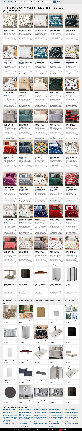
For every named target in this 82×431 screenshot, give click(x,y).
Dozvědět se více (65, 429)
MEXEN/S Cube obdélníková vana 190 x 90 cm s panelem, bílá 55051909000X (72, 423)
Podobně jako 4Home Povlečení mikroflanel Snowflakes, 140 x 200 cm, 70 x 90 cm (9, 233)
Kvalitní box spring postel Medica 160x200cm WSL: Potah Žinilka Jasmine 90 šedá (25, 412)
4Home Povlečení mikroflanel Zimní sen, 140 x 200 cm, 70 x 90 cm (71, 189)
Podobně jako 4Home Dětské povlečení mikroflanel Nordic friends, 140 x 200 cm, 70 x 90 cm (25, 233)
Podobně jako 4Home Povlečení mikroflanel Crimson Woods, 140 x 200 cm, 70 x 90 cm (71, 233)
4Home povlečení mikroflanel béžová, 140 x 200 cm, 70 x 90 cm (25, 94)
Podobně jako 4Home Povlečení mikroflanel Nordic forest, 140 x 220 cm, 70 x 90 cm (10, 106)
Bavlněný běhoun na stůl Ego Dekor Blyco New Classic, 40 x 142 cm (9, 423)
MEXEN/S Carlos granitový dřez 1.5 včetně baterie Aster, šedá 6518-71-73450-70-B (41, 411)
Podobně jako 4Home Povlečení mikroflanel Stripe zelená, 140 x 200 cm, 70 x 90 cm (56, 201)
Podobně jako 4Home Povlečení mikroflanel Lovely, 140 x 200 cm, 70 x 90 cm (56, 138)
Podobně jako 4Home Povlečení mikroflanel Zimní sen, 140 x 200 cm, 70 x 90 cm (72, 201)
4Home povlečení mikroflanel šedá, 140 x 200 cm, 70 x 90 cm (10, 126)
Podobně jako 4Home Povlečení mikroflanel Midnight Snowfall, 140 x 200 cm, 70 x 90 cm (41, 233)
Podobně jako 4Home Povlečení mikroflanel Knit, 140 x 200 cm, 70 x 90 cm (25, 138)
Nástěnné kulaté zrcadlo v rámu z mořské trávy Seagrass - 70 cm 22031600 (71, 411)
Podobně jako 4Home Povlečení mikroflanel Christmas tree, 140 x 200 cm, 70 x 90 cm (41, 43)
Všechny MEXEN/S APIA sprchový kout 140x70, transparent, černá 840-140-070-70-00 (72, 296)
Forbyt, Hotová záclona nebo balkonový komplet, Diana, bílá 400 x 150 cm (41, 423)
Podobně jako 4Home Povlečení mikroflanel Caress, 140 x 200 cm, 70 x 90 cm (41, 138)
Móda (4, 5)
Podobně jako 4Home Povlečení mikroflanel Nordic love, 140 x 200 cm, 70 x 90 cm (55, 43)
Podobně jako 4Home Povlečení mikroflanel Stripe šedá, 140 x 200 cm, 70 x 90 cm (40, 265)
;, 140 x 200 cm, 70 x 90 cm (19, 5)
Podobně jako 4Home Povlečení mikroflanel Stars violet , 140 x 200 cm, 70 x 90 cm (9, 201)
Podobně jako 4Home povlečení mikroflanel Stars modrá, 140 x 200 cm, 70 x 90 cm (56, 170)
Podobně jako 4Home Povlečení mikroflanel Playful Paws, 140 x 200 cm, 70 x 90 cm (71, 265)
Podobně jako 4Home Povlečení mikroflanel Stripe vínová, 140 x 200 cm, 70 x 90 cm (56, 233)
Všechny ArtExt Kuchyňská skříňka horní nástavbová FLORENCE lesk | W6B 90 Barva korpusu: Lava (25, 296)
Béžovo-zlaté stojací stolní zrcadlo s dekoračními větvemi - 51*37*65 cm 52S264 (55, 424)
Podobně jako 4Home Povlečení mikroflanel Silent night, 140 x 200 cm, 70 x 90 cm (25, 170)
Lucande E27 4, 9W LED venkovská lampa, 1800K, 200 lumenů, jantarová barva (56, 411)
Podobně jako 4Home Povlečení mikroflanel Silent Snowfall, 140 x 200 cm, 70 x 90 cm (25, 201)
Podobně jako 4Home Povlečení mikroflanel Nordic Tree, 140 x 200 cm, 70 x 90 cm (9, 43)
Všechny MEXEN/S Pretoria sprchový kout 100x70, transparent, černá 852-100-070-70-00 (56, 296)
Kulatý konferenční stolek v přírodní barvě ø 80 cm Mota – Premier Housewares (40, 417)
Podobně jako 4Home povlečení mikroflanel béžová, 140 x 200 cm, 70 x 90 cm (25, 106)
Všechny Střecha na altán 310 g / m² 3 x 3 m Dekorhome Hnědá (41, 296)
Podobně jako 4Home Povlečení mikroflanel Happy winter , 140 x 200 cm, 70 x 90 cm (10, 170)
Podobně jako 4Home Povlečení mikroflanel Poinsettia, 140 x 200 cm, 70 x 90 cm (56, 106)
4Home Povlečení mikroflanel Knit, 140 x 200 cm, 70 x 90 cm (25, 126)
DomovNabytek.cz (8, 1)
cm (7, 5)
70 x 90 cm (12, 5)
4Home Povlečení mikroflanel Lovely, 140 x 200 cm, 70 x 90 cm (56, 126)
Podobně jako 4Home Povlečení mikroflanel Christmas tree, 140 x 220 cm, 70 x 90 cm (25, 74)
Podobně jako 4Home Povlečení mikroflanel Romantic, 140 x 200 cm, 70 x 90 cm (72, 106)
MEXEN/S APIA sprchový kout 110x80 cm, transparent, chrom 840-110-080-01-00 (10, 411)
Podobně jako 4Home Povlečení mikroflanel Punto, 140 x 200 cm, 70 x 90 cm (41, 106)
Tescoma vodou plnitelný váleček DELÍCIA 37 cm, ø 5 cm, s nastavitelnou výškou (56, 417)
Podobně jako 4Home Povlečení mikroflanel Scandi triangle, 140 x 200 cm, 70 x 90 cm (40, 170)
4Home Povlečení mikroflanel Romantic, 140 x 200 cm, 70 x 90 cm (72, 94)
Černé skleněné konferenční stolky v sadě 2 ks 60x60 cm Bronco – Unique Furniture (71, 417)
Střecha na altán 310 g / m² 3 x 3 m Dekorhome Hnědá (41, 284)
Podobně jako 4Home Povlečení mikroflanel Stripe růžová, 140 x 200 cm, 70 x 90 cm (10, 265)
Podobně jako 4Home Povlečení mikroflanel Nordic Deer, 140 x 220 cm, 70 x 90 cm (55, 74)
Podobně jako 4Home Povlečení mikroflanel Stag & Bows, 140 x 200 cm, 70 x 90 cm (56, 265)
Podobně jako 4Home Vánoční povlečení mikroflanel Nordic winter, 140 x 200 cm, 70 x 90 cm (72, 74)
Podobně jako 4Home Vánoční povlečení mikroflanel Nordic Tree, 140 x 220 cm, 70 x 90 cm (25, 43)
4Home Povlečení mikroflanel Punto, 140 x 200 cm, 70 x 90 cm (41, 94)
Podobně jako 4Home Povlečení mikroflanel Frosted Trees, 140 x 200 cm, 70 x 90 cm (72, 170)
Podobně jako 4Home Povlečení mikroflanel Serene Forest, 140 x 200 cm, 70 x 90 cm (41, 201)
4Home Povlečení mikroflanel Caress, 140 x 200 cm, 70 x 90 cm (40, 126)
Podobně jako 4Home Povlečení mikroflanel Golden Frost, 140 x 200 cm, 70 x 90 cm (25, 265)
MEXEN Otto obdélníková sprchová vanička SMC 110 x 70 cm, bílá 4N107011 (26, 417)
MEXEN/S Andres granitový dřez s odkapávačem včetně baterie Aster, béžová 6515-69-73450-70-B (10, 418)
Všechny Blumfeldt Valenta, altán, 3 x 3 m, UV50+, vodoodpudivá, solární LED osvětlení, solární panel (10, 296)
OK (60, 429)
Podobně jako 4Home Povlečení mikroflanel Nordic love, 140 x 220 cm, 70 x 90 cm (40, 74)
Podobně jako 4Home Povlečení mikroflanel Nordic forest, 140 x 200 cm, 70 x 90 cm (10, 74)
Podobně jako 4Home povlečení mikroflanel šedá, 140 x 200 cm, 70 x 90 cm (10, 138)
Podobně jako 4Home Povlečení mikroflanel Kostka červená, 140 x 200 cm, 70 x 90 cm (71, 138)
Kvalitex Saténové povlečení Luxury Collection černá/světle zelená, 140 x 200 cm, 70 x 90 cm (25, 424)
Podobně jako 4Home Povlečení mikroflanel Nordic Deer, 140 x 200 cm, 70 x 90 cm (71, 43)
